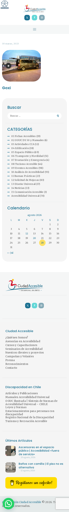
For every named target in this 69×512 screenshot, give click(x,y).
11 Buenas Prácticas (23, 176)
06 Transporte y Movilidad (27, 156)
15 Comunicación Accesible (27, 192)
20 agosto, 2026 (28, 457)
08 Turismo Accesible (24, 164)
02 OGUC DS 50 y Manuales (27, 140)
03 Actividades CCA (22, 144)
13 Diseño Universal (23, 184)
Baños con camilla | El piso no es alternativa (41, 465)
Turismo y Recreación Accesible (26, 421)
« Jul (10, 252)
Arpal (9, 65)
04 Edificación (20, 148)
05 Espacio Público (22, 152)
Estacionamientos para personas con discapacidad (29, 412)
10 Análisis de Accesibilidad (27, 172)
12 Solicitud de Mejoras (25, 180)
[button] (8, 503)
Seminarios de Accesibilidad (24, 349)
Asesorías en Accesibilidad (22, 341)
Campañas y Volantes (19, 356)
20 (34, 238)
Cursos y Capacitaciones (21, 345)
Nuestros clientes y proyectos (24, 352)
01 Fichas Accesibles (23, 136)
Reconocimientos (16, 364)
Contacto (11, 367)
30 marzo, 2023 (10, 43)
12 (26, 233)
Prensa (10, 360)
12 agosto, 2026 (28, 471)
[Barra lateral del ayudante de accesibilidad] (4, 4)
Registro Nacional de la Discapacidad (29, 417)
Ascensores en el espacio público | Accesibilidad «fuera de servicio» (39, 451)
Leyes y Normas (15, 407)
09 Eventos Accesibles (24, 168)
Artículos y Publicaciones (21, 393)
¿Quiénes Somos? (16, 337)
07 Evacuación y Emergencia (28, 160)
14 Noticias (18, 188)
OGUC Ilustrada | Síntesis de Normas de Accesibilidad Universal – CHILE (31, 402)
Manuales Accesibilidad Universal (27, 397)
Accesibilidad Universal (25, 195)
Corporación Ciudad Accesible (21, 502)
